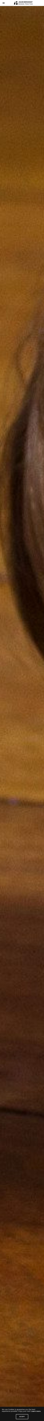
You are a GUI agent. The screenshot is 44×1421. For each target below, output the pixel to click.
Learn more (35, 1411)
